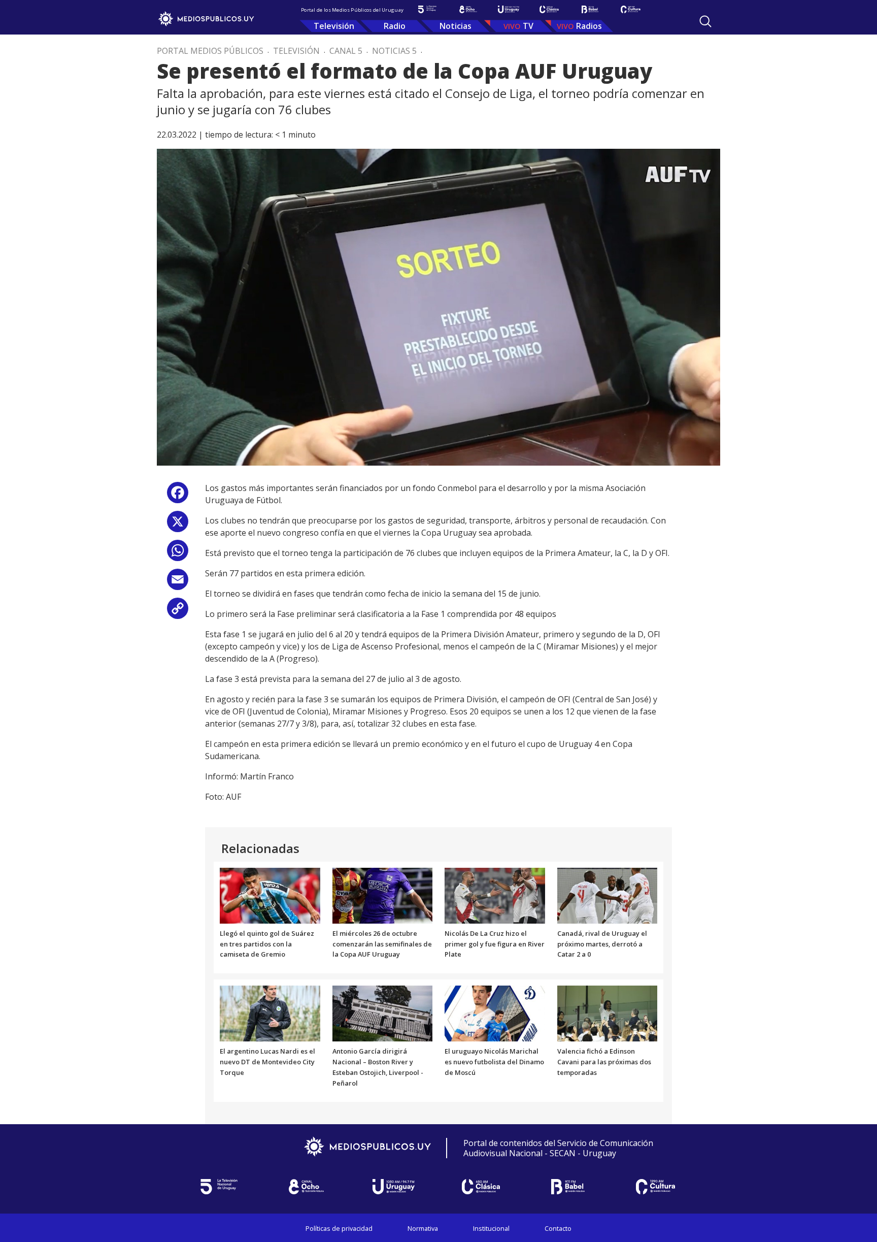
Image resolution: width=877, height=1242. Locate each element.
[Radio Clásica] (549, 9)
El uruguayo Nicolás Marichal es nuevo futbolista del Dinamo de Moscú (494, 1062)
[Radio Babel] (590, 9)
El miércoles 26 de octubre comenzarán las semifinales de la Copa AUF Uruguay (382, 944)
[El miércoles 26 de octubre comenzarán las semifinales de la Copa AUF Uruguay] (382, 894)
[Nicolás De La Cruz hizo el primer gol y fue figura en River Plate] (495, 894)
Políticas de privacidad (339, 1228)
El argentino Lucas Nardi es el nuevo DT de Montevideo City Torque (267, 1062)
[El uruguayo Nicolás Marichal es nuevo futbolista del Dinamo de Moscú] (495, 1013)
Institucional (491, 1228)
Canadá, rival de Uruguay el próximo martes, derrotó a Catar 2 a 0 (602, 944)
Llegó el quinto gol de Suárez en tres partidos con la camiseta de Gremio (267, 944)
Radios (589, 25)
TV (528, 25)
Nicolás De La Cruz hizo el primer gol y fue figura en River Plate (495, 944)
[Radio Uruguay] (508, 9)
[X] (177, 525)
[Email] (177, 583)
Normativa (423, 1228)
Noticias (455, 25)
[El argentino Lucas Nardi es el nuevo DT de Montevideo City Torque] (270, 1013)
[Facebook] (177, 496)
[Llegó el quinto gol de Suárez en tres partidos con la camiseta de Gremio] (270, 894)
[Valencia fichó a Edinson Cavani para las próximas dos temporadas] (607, 1013)
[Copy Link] (177, 612)
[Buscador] (705, 21)
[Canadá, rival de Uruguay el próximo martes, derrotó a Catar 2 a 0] (607, 894)
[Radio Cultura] (630, 9)
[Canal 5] (427, 9)
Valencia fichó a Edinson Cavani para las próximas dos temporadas (604, 1062)
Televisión (334, 25)
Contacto (558, 1228)
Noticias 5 (394, 50)
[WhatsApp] (177, 554)
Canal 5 (345, 50)
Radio (395, 25)
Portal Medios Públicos (210, 50)
